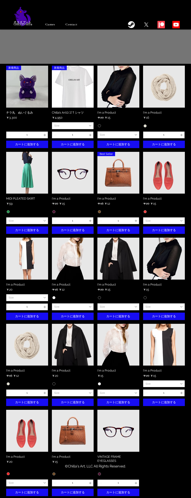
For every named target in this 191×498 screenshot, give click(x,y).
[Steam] (131, 24)
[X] (146, 24)
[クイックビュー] (118, 87)
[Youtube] (176, 24)
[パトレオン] (161, 24)
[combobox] (73, 125)
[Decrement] (9, 135)
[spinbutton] (27, 135)
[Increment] (45, 135)
